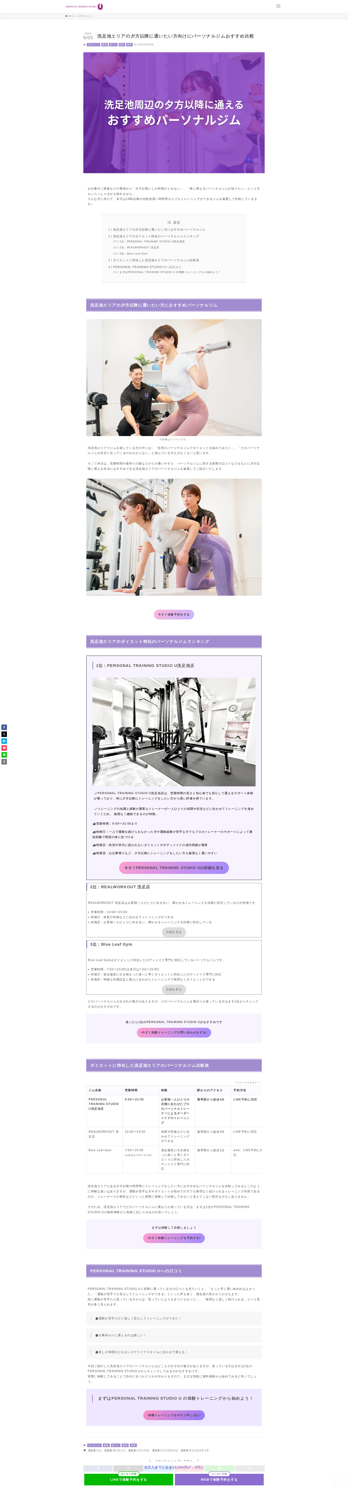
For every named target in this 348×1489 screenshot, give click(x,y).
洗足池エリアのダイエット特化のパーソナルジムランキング (156, 236)
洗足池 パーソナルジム (165, 1450)
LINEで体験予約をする (128, 1479)
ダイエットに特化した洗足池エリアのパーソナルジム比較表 (156, 260)
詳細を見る (174, 932)
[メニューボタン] (278, 6)
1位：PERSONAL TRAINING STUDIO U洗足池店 (152, 241)
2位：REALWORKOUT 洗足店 (139, 247)
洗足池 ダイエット (115, 1450)
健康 (104, 44)
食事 (129, 44)
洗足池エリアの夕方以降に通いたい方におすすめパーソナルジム (159, 229)
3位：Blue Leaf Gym (134, 253)
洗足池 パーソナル (139, 1450)
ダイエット (93, 44)
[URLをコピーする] (4, 761)
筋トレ (113, 44)
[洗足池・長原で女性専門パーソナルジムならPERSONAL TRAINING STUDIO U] (84, 6)
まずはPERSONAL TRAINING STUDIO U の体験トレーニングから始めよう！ (170, 272)
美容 (122, 44)
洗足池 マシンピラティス (195, 1450)
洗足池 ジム (95, 1450)
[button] (4, 727)
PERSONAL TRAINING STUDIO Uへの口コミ (147, 267)
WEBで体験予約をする (219, 1479)
